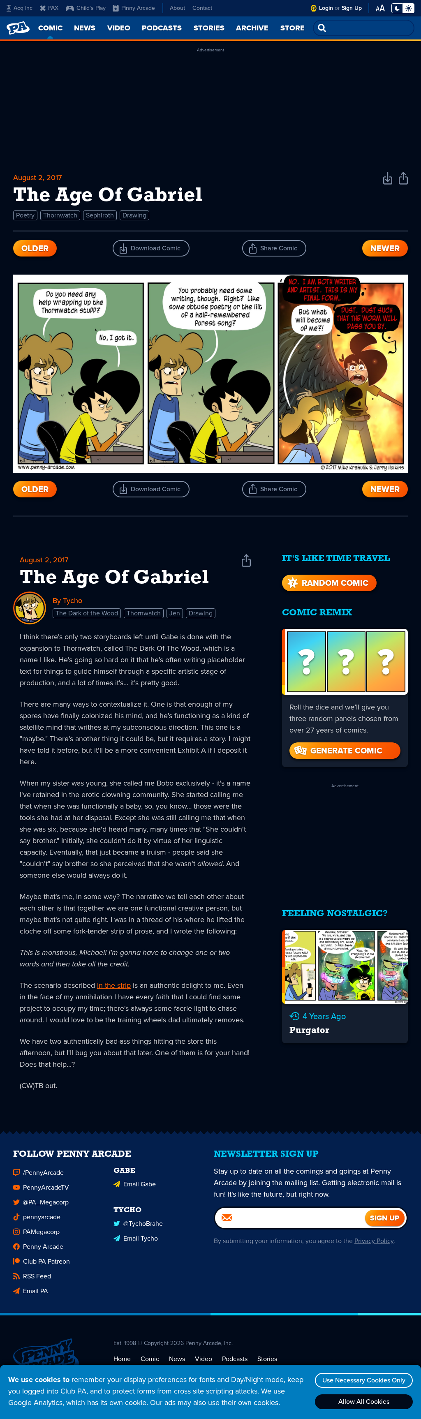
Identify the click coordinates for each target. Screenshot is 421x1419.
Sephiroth (100, 215)
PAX (53, 8)
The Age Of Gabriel (114, 578)
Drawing (134, 215)
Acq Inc (23, 8)
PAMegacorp (41, 1231)
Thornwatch (60, 215)
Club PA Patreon (46, 1261)
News (177, 1359)
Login (326, 8)
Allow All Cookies (363, 1401)
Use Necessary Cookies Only (363, 1380)
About (177, 8)
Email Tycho (140, 1238)
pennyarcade (41, 1217)
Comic (150, 1359)
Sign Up (352, 8)
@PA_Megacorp (46, 1202)
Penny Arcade (43, 1246)
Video (203, 1359)
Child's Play (91, 8)
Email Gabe (139, 1184)
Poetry (25, 215)
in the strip (114, 985)
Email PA (35, 1291)
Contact (202, 8)
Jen (174, 613)
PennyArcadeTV (46, 1187)
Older (35, 248)
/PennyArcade (43, 1172)
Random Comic (335, 583)
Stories (267, 1359)
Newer (385, 248)
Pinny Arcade (138, 8)
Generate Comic (346, 750)
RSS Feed (37, 1276)
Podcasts (235, 1359)
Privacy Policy (373, 1241)
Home (122, 1359)
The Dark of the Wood (87, 613)
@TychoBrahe (143, 1223)
